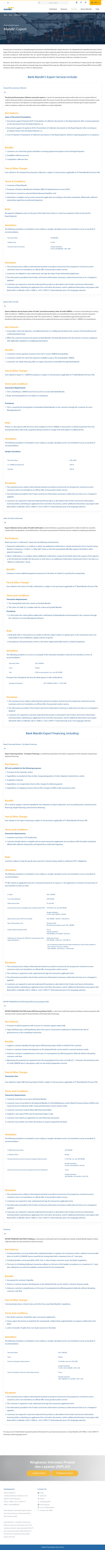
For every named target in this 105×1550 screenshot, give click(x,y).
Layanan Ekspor (38, 1473)
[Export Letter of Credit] (5, 307)
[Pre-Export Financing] (5, 749)
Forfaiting (6, 1229)
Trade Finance (17, 15)
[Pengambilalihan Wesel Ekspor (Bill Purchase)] (5, 1007)
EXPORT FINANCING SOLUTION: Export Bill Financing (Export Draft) (26, 1002)
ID (4, 3)
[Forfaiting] (5, 1235)
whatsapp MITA (45, 1502)
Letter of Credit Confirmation (13, 518)
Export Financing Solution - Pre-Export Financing (20, 744)
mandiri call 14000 (46, 1510)
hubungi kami (45, 1505)
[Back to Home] (9, 7)
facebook (43, 1496)
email (42, 1493)
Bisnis (10, 15)
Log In (95, 2)
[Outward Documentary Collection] (5, 93)
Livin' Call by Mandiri (47, 1507)
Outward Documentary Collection (14, 88)
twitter (42, 1499)
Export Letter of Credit (10, 302)
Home (5, 15)
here (13, 1537)
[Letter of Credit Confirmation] (5, 524)
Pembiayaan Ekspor (64, 1473)
